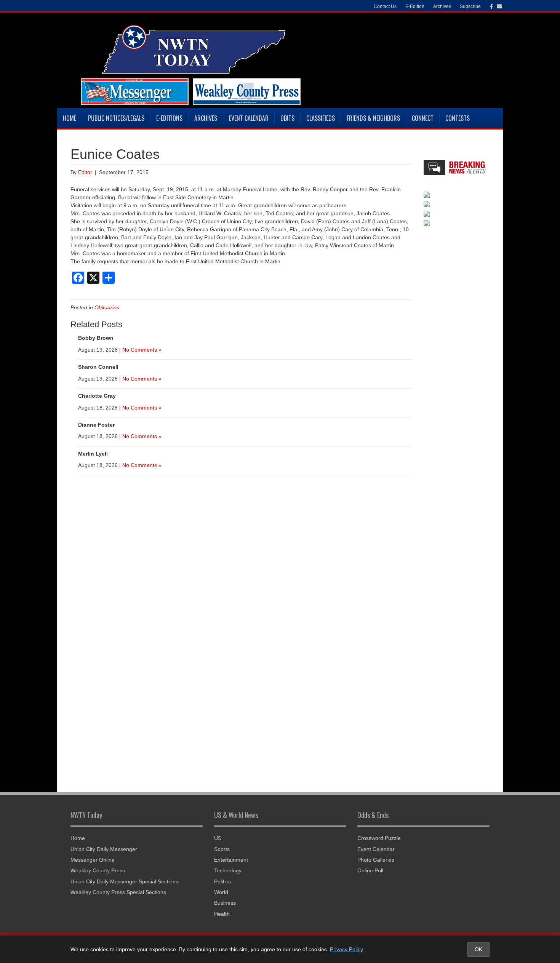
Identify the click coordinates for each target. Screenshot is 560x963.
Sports (222, 849)
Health (222, 914)
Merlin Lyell (93, 454)
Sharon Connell (98, 367)
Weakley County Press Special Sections (118, 892)
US (217, 838)
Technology (228, 870)
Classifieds (320, 118)
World (221, 892)
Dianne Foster (96, 425)
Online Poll (370, 870)
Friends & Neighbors (373, 118)
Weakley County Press (97, 870)
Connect (423, 118)
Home (69, 118)
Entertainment (231, 860)
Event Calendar (249, 118)
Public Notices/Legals (116, 118)
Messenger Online (92, 860)
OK (478, 949)
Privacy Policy (346, 949)
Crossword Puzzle (379, 838)
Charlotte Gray (97, 396)
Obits (287, 118)
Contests (457, 118)
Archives (205, 118)
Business (225, 903)
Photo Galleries (375, 860)
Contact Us (385, 6)
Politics (222, 881)
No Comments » (142, 350)
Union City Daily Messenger (103, 849)
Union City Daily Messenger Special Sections (124, 881)
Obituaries (106, 307)
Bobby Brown (96, 338)
